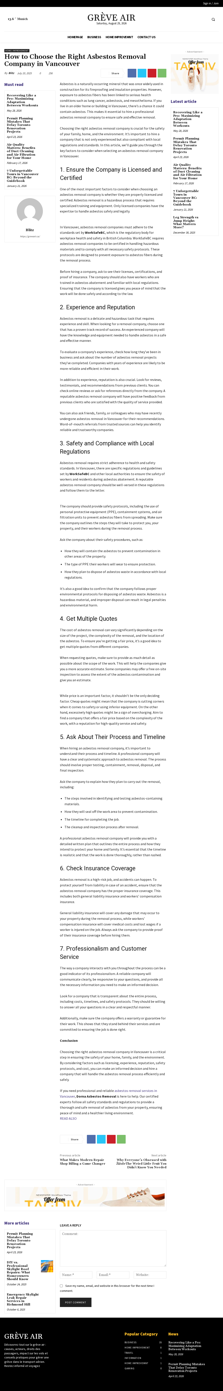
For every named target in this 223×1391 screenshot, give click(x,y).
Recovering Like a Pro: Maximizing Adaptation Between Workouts (22, 100)
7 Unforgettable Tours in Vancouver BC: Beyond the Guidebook (23, 176)
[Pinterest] (152, 73)
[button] (213, 19)
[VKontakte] (30, 1374)
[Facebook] (188, 19)
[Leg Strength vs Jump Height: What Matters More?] (210, 220)
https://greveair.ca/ (30, 236)
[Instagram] (14, 1374)
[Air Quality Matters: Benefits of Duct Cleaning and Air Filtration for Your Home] (47, 148)
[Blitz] (30, 211)
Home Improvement (17, 50)
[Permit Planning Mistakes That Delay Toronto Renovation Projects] (47, 122)
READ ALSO (68, 1118)
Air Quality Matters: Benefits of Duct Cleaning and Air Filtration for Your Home (21, 151)
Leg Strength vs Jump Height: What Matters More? (185, 222)
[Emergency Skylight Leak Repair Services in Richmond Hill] (47, 1298)
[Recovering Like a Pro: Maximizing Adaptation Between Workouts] (47, 99)
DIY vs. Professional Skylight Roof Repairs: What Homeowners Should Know (18, 1271)
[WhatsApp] (162, 73)
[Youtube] (204, 19)
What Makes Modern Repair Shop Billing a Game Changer (82, 1162)
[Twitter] (196, 19)
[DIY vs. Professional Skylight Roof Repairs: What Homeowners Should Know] (47, 1266)
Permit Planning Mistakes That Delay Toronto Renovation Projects (20, 125)
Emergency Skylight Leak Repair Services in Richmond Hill (23, 1300)
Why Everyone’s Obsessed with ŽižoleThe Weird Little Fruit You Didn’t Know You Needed (141, 1163)
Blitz (11, 73)
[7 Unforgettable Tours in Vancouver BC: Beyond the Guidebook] (47, 174)
